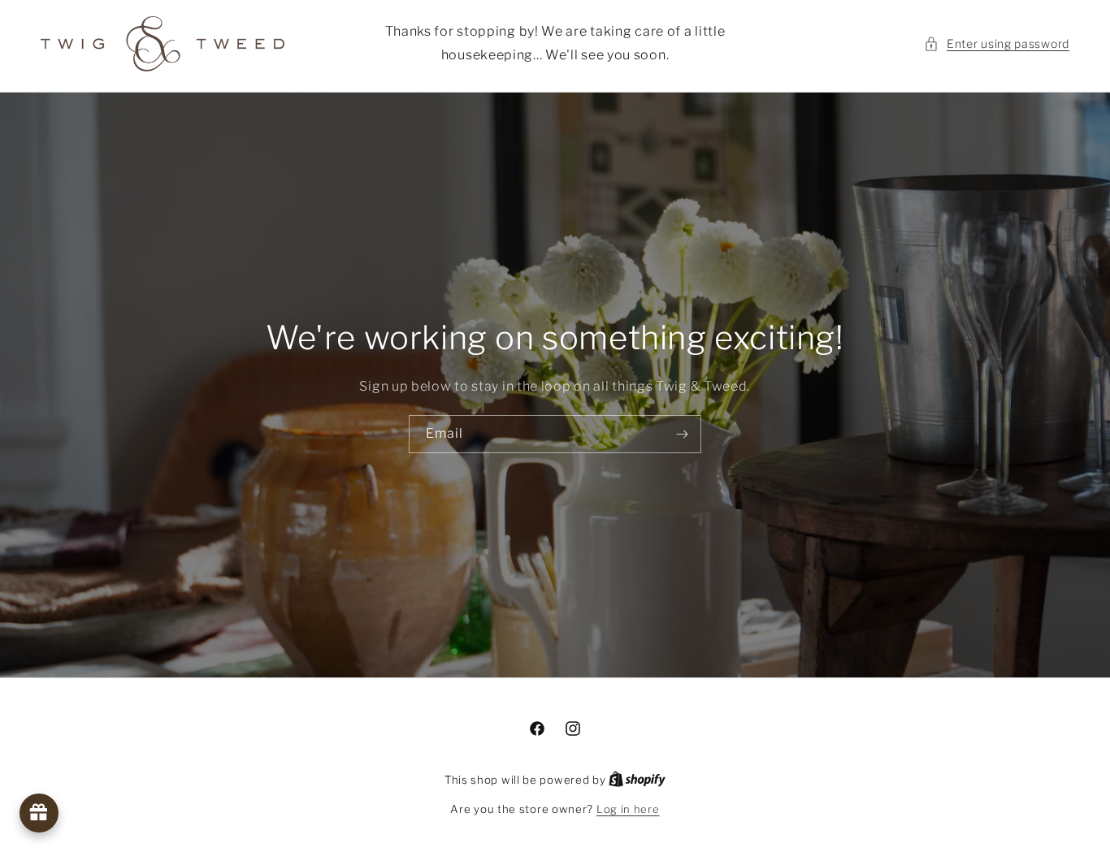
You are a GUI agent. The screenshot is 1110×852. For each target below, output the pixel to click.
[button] (996, 43)
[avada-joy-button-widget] (39, 813)
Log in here (628, 808)
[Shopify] (637, 779)
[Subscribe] (682, 434)
